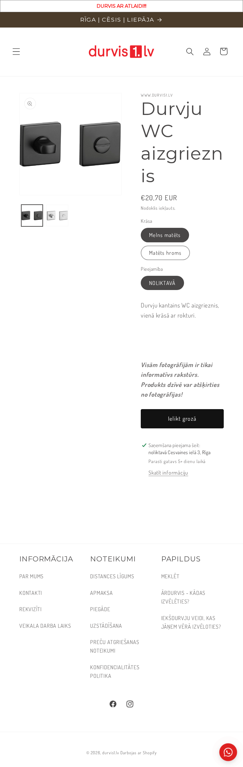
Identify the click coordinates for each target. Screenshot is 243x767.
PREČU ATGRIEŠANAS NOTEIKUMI (114, 646)
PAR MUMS (31, 576)
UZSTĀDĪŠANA (106, 625)
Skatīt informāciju (168, 472)
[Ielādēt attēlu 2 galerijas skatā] (57, 215)
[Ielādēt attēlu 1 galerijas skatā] (32, 215)
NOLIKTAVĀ (162, 282)
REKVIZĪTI (30, 609)
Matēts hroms (165, 252)
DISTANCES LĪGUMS (112, 576)
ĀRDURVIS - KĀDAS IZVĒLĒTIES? (183, 597)
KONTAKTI (30, 592)
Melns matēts (165, 234)
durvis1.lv (110, 752)
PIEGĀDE (100, 609)
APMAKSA (101, 592)
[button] (16, 51)
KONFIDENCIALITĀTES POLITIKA (114, 671)
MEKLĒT (170, 576)
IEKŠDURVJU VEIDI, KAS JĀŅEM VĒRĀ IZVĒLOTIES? (191, 622)
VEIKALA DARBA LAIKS (45, 625)
